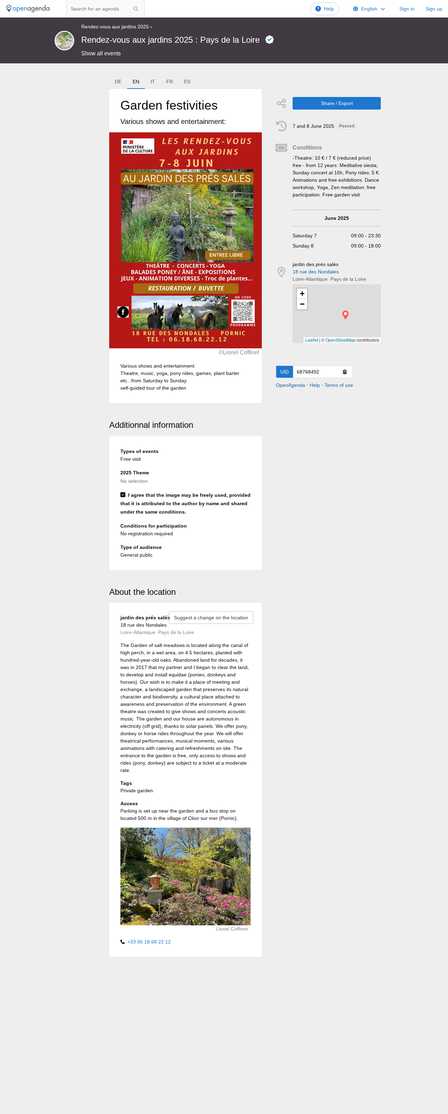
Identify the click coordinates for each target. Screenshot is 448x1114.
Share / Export (337, 103)
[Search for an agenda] (136, 9)
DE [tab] (118, 81)
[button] (345, 315)
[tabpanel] (185, 246)
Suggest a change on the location (211, 617)
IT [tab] (152, 81)
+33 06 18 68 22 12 (149, 942)
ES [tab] (187, 81)
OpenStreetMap (341, 340)
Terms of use (338, 385)
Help (329, 9)
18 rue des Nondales (316, 271)
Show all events (101, 53)
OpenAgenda (290, 385)
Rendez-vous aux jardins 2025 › (116, 26)
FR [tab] (169, 81)
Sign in (406, 9)
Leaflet (311, 340)
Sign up (434, 9)
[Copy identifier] (345, 371)
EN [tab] (136, 81)
